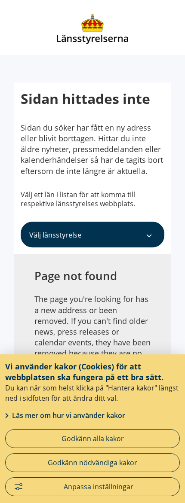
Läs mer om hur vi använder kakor (68, 415)
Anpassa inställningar (98, 486)
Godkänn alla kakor (93, 438)
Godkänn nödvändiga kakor (92, 462)
